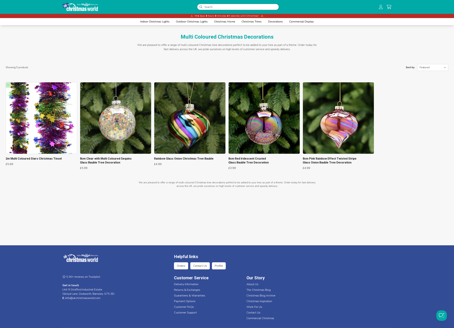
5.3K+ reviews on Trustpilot (83, 277)
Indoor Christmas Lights (155, 22)
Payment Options (184, 301)
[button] (389, 7)
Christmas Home (224, 22)
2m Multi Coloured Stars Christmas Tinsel (34, 158)
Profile (219, 266)
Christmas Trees (252, 22)
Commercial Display (301, 22)
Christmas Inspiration (259, 301)
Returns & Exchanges (187, 290)
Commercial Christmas (260, 318)
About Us (252, 284)
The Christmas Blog (259, 290)
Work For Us (254, 307)
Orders (181, 266)
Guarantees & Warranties (189, 296)
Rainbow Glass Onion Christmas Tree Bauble (184, 158)
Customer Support (185, 313)
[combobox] (240, 7)
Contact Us (200, 266)
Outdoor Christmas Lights (192, 22)
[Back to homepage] (80, 7)
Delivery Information (186, 284)
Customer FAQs (184, 307)
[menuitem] (154, 21)
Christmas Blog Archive (261, 296)
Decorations (275, 22)
